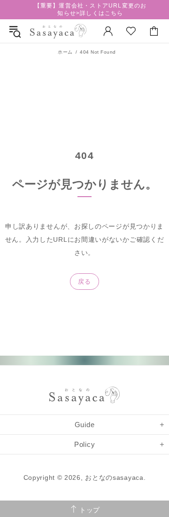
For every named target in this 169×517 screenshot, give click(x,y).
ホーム (65, 52)
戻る (84, 281)
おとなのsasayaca (58, 31)
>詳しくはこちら (99, 13)
